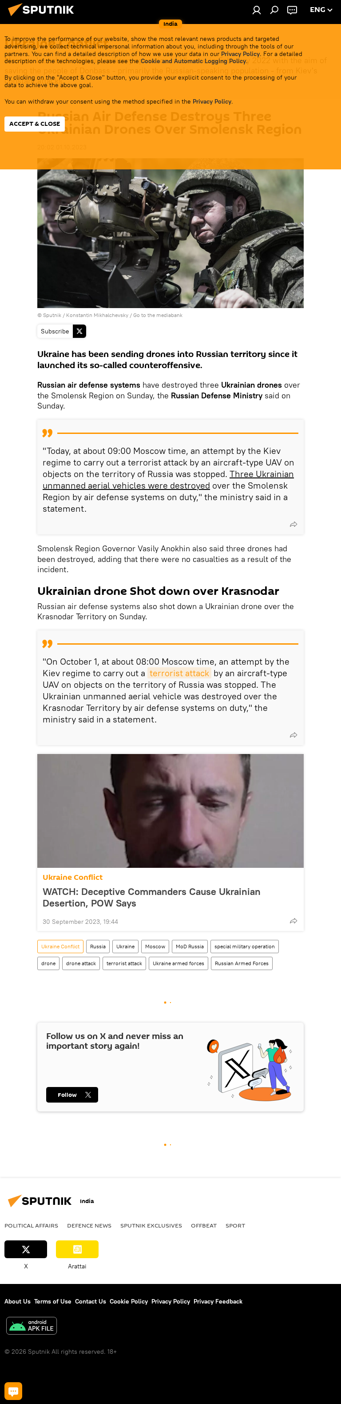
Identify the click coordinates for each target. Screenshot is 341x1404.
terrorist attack (179, 672)
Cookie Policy (129, 1301)
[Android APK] (31, 1327)
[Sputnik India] (43, 17)
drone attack (81, 963)
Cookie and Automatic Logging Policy (193, 61)
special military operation (244, 946)
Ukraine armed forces (178, 963)
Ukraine (125, 946)
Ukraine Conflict (73, 877)
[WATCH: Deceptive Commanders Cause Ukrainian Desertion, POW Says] (170, 811)
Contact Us (90, 1301)
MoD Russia (190, 946)
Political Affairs (31, 1225)
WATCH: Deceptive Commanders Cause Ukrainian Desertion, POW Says (152, 897)
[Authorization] (257, 10)
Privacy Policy (240, 54)
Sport (235, 1225)
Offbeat (204, 1225)
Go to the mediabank (157, 315)
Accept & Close (34, 123)
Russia (98, 946)
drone (48, 963)
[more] (293, 524)
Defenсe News (89, 1225)
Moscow (155, 946)
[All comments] (13, 1391)
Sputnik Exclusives (151, 1225)
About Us (17, 1301)
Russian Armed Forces (242, 963)
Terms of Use (52, 1301)
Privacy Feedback (218, 1301)
